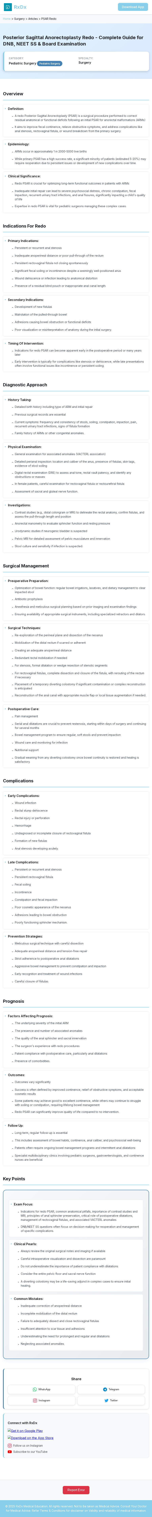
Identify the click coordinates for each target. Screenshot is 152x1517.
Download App (133, 7)
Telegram (114, 1389)
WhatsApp (44, 1389)
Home (7, 18)
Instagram (44, 1400)
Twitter (114, 1400)
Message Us (79, 1510)
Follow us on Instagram (28, 1445)
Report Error (76, 1490)
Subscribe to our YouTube (30, 1451)
